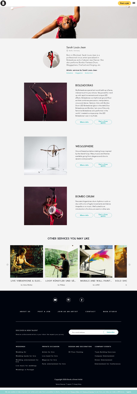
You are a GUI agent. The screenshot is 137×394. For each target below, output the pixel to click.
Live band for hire (50, 356)
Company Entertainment (104, 356)
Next (129, 265)
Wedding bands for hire (26, 356)
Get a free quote (103, 122)
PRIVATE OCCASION (50, 346)
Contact (91, 311)
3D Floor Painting (75, 352)
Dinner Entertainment (103, 360)
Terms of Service (60, 384)
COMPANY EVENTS (103, 346)
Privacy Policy (77, 384)
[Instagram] (68, 304)
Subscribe (111, 332)
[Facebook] (81, 304)
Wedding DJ (21, 352)
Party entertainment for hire (54, 364)
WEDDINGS (20, 346)
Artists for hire (48, 352)
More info (84, 122)
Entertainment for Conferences (108, 364)
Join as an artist (68, 311)
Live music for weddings (26, 365)
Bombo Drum (89, 73)
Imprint (69, 384)
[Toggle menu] (134, 3)
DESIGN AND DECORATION (80, 346)
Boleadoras (69, 73)
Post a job (124, 3)
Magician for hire (49, 360)
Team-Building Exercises (105, 352)
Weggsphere (79, 73)
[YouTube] (55, 304)
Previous (7, 265)
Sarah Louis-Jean (76, 47)
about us (25, 311)
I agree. (128, 392)
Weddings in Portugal (25, 369)
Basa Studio (110, 311)
